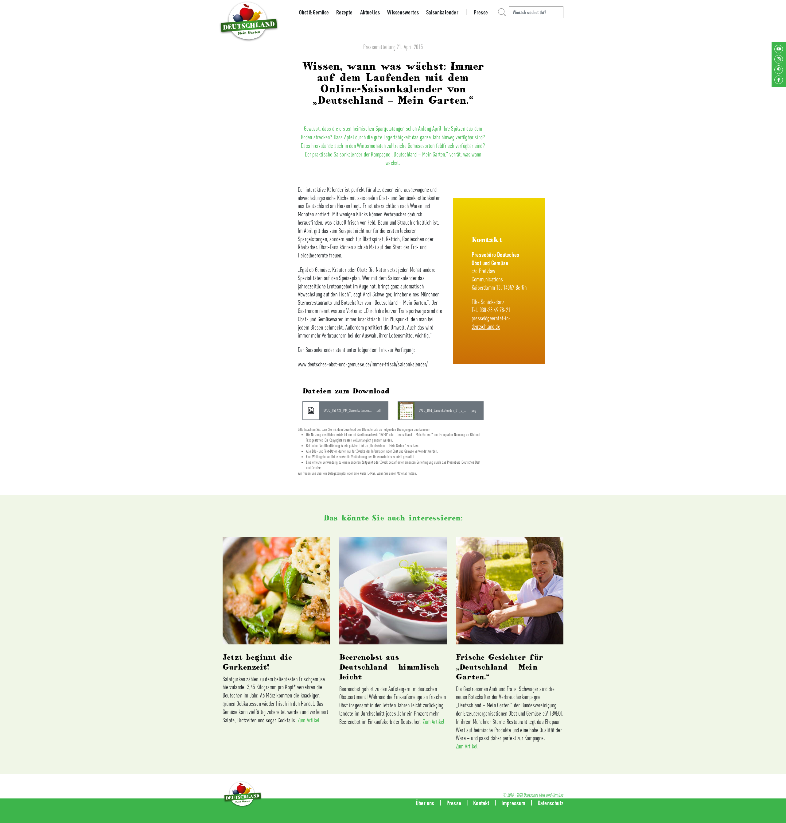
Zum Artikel (308, 720)
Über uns (425, 802)
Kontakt (481, 802)
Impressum (513, 802)
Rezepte (344, 12)
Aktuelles (370, 12)
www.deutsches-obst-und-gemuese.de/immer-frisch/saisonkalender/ (363, 364)
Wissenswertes (403, 12)
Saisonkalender (442, 12)
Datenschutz (550, 802)
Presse (481, 12)
